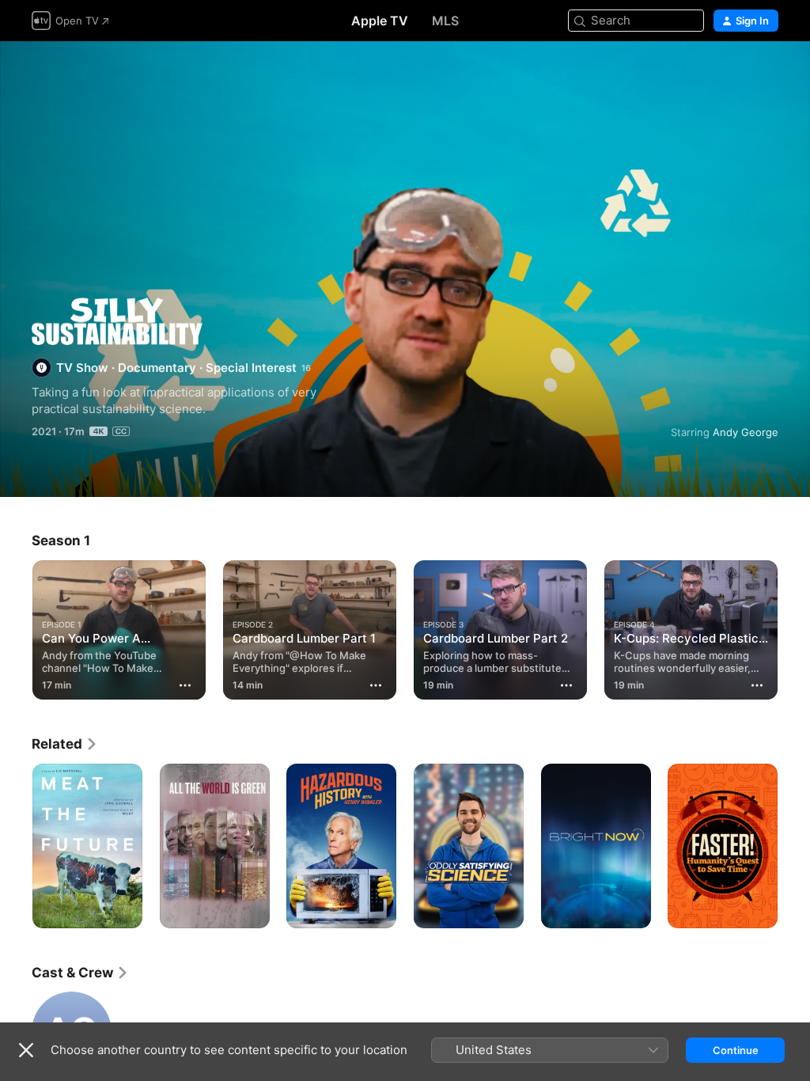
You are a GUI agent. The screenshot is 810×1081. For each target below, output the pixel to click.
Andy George (745, 432)
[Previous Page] (16, 846)
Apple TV (379, 20)
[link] (65, 744)
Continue (736, 1050)
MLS (445, 20)
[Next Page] (794, 846)
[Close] (26, 1050)
